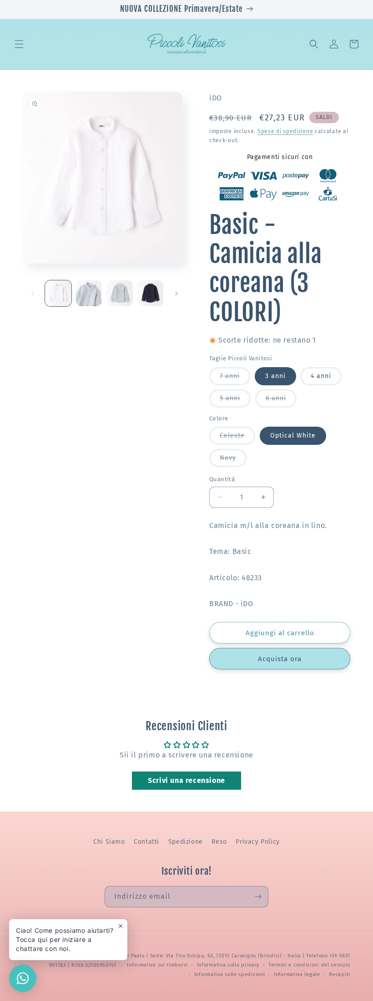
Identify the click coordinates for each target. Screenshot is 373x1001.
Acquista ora (280, 659)
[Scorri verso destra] (176, 294)
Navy (233, 460)
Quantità (222, 479)
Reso (219, 842)
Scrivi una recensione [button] (186, 780)
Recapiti (339, 974)
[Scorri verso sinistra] (33, 294)
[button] (19, 44)
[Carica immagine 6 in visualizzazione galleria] (150, 293)
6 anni (281, 401)
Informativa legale (297, 974)
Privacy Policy (257, 842)
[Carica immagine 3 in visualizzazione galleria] (89, 293)
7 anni (235, 378)
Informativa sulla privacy (228, 965)
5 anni (235, 401)
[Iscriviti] (258, 896)
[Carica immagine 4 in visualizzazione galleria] (119, 293)
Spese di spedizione (285, 131)
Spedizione (185, 842)
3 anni (275, 376)
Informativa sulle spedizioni (229, 974)
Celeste (237, 438)
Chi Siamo (109, 842)
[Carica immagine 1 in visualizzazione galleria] (58, 293)
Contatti (146, 842)
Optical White (293, 435)
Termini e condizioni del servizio (309, 965)
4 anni (321, 376)
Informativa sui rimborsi (157, 965)
